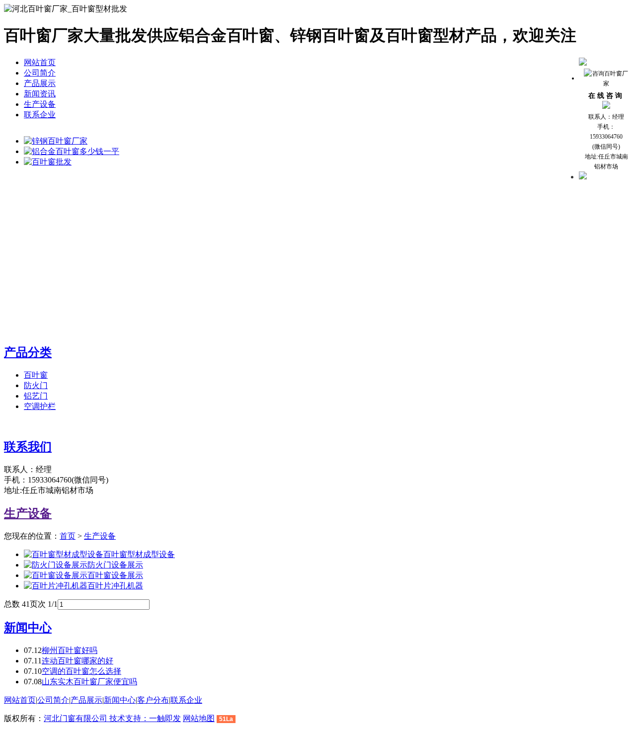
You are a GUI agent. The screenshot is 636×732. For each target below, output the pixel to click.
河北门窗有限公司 (76, 718)
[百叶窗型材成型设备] (63, 554)
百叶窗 (36, 375)
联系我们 (28, 446)
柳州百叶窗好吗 (69, 650)
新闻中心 (28, 627)
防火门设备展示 (115, 565)
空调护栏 (40, 406)
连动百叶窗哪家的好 (77, 660)
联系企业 (40, 114)
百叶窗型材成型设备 (139, 554)
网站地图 (199, 718)
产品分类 (28, 352)
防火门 (36, 385)
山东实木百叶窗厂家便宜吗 (89, 681)
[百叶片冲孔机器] (55, 585)
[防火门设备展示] (55, 565)
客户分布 (153, 700)
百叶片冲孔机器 (115, 585)
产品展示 (40, 83)
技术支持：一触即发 (145, 718)
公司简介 (40, 73)
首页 (68, 536)
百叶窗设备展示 (115, 575)
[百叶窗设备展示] (55, 575)
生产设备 (40, 104)
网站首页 (40, 62)
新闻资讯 (40, 93)
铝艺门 (36, 396)
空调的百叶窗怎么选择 (81, 671)
